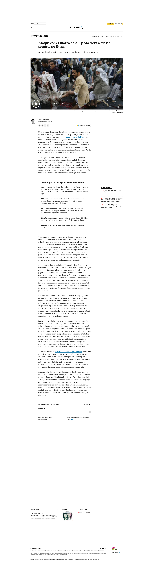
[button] (77, 84)
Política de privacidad (59, 559)
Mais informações (42, 419)
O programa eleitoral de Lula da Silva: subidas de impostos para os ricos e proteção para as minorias (111, 199)
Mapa (66, 559)
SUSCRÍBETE (110, 23)
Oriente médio (78, 412)
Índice (91, 559)
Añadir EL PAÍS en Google (84, 125)
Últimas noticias (106, 187)
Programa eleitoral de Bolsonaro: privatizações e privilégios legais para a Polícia (111, 206)
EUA (121, 36)
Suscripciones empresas (82, 559)
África (102, 36)
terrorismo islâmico (69, 412)
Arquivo (64, 509)
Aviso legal (46, 559)
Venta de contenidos (39, 559)
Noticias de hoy (96, 559)
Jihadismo (40, 412)
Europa (106, 36)
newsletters (35, 509)
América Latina (95, 36)
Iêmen (46, 412)
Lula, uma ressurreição (111, 195)
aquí (72, 419)
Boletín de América (37, 513)
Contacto (32, 559)
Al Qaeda (51, 412)
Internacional (40, 36)
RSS (88, 559)
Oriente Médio (112, 36)
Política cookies (51, 559)
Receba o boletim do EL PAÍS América (50, 404)
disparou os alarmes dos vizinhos (68, 352)
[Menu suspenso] (32, 27)
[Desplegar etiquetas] (90, 412)
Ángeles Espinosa (44, 119)
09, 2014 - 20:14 (46, 121)
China (118, 36)
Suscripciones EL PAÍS (72, 559)
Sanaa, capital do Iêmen (76, 137)
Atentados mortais (59, 412)
